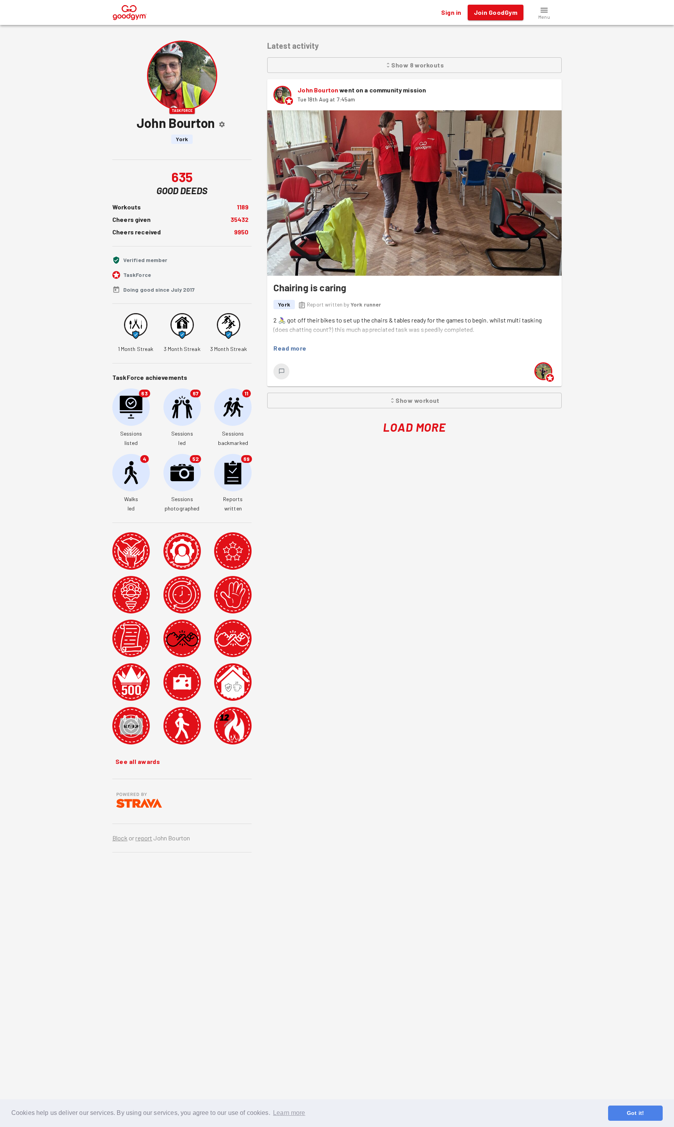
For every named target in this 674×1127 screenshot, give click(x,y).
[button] (544, 12)
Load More (414, 427)
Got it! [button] (635, 1113)
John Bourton (318, 90)
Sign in (451, 12)
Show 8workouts (417, 65)
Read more (289, 348)
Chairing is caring (309, 287)
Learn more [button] (289, 1112)
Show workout (418, 400)
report (143, 838)
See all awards (137, 761)
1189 (243, 207)
